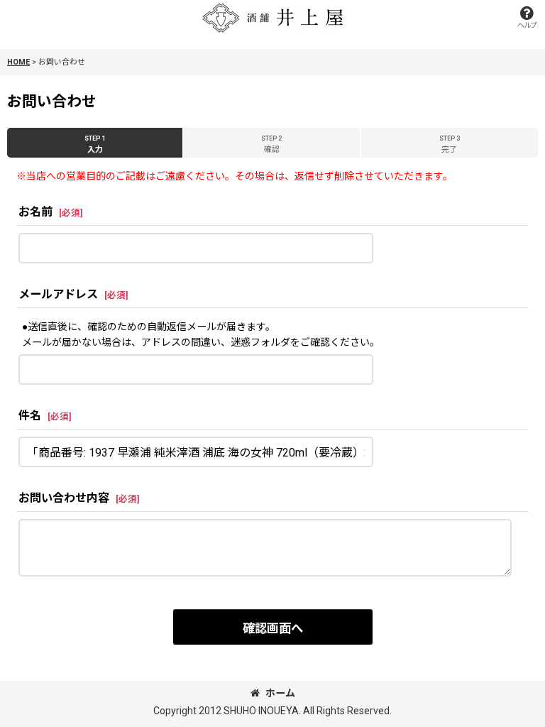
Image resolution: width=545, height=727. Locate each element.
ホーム (280, 693)
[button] (526, 17)
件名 (29, 415)
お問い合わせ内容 (63, 498)
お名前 (35, 212)
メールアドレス (58, 294)
